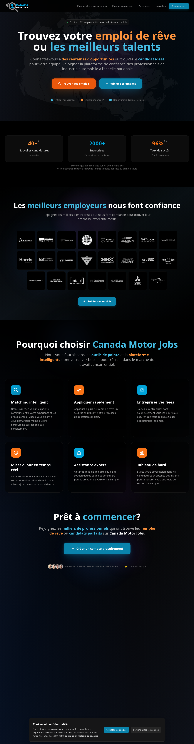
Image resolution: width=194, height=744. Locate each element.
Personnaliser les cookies (146, 729)
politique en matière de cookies (81, 735)
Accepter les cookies (116, 729)
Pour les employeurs (122, 6)
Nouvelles (161, 6)
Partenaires (144, 6)
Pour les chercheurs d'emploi (92, 6)
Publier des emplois (99, 301)
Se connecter (179, 6)
